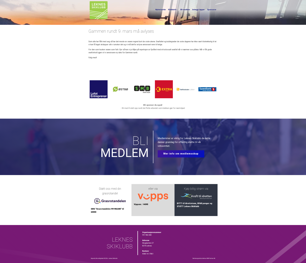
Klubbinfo (172, 10)
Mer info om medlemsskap (181, 153)
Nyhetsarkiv (160, 10)
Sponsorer (211, 10)
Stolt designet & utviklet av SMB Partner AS (204, 258)
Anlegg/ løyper (198, 10)
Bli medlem (185, 10)
